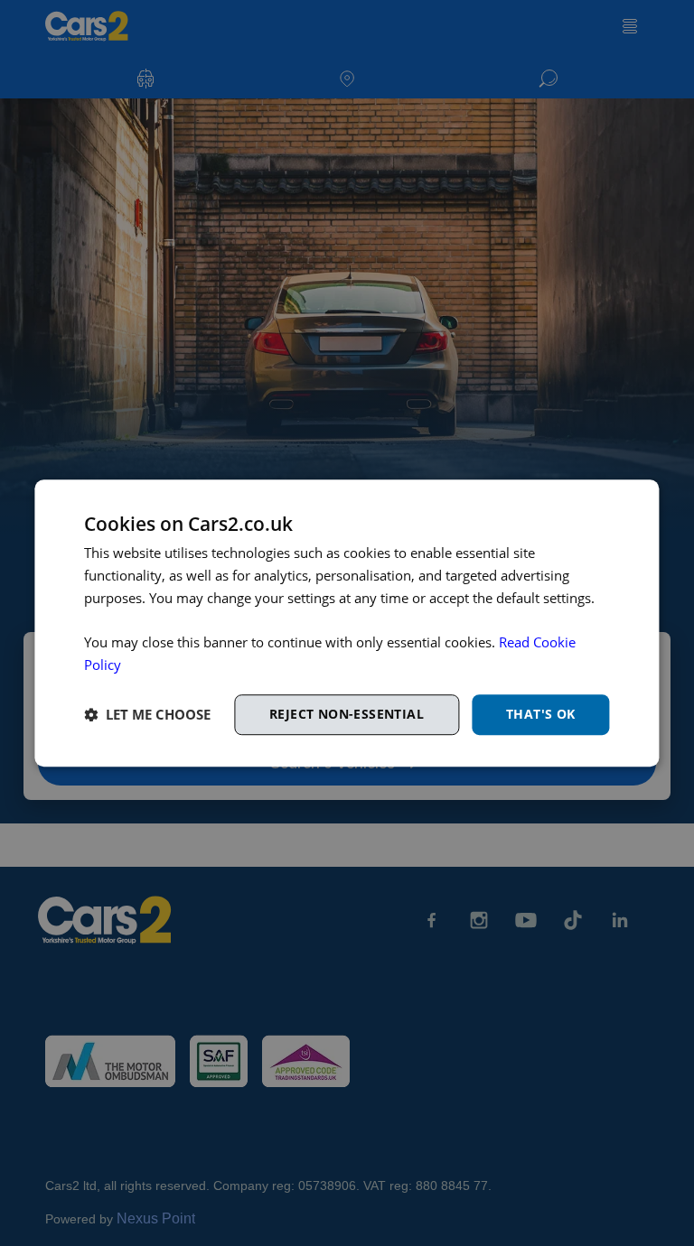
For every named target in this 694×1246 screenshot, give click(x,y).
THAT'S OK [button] (541, 713)
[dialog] (346, 623)
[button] (147, 714)
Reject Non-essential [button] (346, 713)
